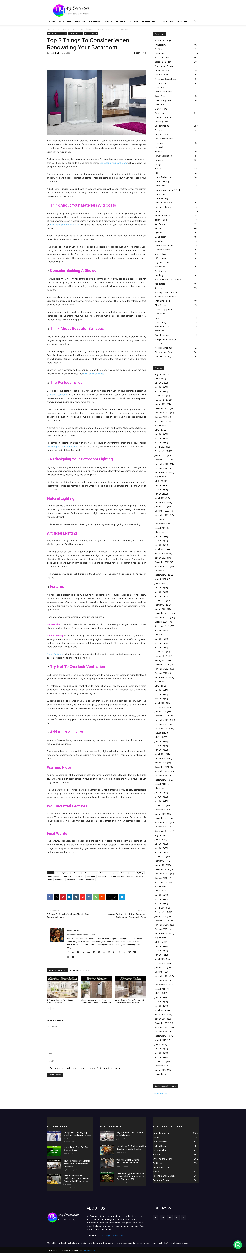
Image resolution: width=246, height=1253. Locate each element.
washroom (90, 880)
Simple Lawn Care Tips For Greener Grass (75, 1148)
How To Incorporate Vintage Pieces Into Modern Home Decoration (76, 1163)
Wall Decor (160, 343)
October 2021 (161, 621)
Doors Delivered (55, 654)
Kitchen (134, 21)
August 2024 (160, 476)
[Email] (109, 897)
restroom (102, 876)
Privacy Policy (89, 1250)
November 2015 (162, 924)
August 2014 (160, 989)
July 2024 (159, 481)
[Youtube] (74, 957)
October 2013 (161, 1031)
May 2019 (159, 745)
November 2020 (162, 668)
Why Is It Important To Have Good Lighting (129, 1134)
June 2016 (159, 895)
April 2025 (159, 442)
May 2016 (159, 899)
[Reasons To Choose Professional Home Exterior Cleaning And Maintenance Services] (54, 1179)
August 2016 (160, 886)
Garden (108, 21)
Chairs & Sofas (161, 74)
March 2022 (160, 600)
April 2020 (159, 698)
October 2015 (161, 929)
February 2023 (161, 553)
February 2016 (161, 912)
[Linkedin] (69, 897)
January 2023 (161, 557)
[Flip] (82, 897)
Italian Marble (161, 219)
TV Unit (158, 318)
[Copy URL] (115, 897)
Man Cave (159, 241)
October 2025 (161, 417)
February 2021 (161, 656)
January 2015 (161, 967)
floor (132, 873)
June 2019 (159, 741)
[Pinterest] (63, 897)
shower (130, 876)
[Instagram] (84, 952)
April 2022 (159, 596)
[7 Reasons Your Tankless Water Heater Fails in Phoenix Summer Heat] (96, 987)
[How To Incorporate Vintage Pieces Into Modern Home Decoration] (54, 1164)
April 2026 (159, 391)
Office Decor (160, 258)
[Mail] (94, 952)
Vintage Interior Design (165, 339)
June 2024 (159, 485)
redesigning (79, 876)
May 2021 (159, 643)
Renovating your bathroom (113, 163)
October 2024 (161, 468)
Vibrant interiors (162, 335)
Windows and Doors (164, 352)
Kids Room (160, 224)
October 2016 (161, 878)
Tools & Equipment (163, 309)
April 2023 (159, 545)
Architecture (160, 44)
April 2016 (159, 903)
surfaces (139, 876)
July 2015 (159, 942)
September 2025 (162, 421)
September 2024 (162, 472)
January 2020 (161, 711)
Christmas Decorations (165, 79)
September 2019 (162, 728)
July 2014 (159, 993)
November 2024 (162, 464)
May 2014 (159, 1001)
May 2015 (159, 950)
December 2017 (162, 818)
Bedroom (80, 21)
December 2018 (162, 767)
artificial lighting (62, 873)
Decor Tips (160, 104)
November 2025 (162, 412)
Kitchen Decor (161, 228)
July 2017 (159, 839)
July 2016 (159, 890)
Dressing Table (161, 121)
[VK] (89, 897)
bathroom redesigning (109, 873)
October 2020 (161, 673)
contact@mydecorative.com (111, 1235)
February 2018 (161, 809)
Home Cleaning (162, 181)
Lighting (158, 232)
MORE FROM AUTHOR (80, 970)
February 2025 (161, 451)
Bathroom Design (70, 29)
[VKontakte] (135, 952)
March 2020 (160, 703)
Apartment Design (163, 40)
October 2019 (161, 724)
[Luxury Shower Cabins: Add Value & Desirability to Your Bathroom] (130, 987)
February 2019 (161, 758)
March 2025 (160, 446)
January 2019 (161, 762)
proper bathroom (58, 394)
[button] (195, 21)
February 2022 (161, 604)
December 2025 (162, 408)
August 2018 (160, 784)
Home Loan (160, 194)
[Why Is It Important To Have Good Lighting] (107, 1136)
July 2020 (159, 685)
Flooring (158, 151)
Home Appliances (163, 177)
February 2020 (161, 707)
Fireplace (159, 143)
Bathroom (65, 21)
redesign (67, 876)
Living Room (149, 21)
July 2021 (159, 634)
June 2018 (159, 792)
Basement (159, 53)
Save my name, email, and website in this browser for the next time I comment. (86, 1068)
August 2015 (160, 937)
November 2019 (162, 720)
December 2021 (162, 613)
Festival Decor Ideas (164, 138)
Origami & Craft (162, 262)
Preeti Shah (54, 53)
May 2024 (159, 489)
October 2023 (161, 519)
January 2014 (161, 1018)
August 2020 (160, 681)
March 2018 (160, 805)
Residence (159, 288)
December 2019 (162, 715)
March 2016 (160, 907)
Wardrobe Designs (163, 347)
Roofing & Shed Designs (166, 292)
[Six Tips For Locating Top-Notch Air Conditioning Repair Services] (54, 1136)
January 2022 (161, 609)
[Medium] (100, 952)
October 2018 (161, 775)
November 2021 (162, 617)
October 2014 (161, 980)
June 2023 (159, 536)
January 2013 (161, 1070)
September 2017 (162, 831)
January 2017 (161, 865)
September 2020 (162, 677)
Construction (160, 83)
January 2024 (161, 506)
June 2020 (159, 690)
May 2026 (159, 387)
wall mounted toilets (75, 880)
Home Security (161, 198)
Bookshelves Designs (164, 66)
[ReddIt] (102, 897)
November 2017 (162, 822)
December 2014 (162, 971)
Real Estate (160, 283)
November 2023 (162, 515)
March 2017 (160, 856)
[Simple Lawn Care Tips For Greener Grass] (54, 1151)
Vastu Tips (159, 330)
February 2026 (161, 400)
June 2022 (159, 587)
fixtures (124, 873)
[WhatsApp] (96, 897)
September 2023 (162, 523)
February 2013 (161, 1065)
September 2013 (162, 1035)
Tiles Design (160, 305)
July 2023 (159, 532)
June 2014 (159, 997)
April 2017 (159, 852)
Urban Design (161, 322)
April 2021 (159, 647)
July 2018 (159, 788)
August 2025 (160, 425)
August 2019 (160, 732)
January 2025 (161, 455)
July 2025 (159, 429)
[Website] (69, 957)
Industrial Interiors (163, 207)
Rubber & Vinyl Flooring (165, 296)
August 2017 (160, 835)
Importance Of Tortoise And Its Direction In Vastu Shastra (131, 1147)
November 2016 (162, 873)
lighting (140, 873)
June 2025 (159, 434)
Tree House (160, 313)
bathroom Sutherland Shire (64, 224)
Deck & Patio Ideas (163, 91)
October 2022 (161, 570)
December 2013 (162, 1023)
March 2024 (160, 498)
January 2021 (161, 660)
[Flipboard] (79, 952)
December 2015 (162, 920)
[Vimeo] (130, 952)
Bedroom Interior (163, 61)
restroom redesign (116, 876)
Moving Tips (160, 254)
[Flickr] (74, 952)
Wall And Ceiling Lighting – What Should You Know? (128, 1161)
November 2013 (162, 1027)
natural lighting (54, 876)
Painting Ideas (161, 266)
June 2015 (159, 946)
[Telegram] (122, 897)
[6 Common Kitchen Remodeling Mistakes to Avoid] (62, 987)
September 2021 (162, 626)
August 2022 (160, 579)
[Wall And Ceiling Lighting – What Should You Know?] (107, 1163)
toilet (50, 880)
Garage (158, 164)
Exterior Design (162, 125)
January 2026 (161, 404)
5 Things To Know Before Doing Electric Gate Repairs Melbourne (68, 916)
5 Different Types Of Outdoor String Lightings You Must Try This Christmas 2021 (130, 1176)
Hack (157, 172)
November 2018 (162, 771)
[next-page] (53, 1008)
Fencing (158, 130)
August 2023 (160, 528)
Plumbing (159, 275)
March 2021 (160, 651)
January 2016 (161, 916)
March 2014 (160, 1010)
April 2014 (159, 1006)
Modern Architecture (164, 245)
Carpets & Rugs (162, 70)
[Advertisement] (147, 10)
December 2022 (162, 562)
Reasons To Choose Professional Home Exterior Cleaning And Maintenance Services (76, 1179)
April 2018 (159, 801)
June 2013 (159, 1048)
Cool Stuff (159, 87)
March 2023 (160, 549)
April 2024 (159, 493)
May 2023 (159, 540)
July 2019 (159, 737)
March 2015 (160, 959)
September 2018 (162, 779)
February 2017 (161, 860)
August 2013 (160, 1040)
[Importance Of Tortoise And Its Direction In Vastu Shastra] (107, 1150)
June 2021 (159, 639)
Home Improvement (75, 33)
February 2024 (161, 502)
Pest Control (160, 271)
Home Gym (160, 185)
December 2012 (162, 1074)
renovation (91, 876)
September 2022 (162, 575)
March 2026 (160, 395)
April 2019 (159, 749)
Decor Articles (161, 96)
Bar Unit (158, 49)
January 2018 (161, 814)
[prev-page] (49, 1008)
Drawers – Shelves (163, 117)
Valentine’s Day (162, 326)
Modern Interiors (162, 249)
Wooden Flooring (163, 356)
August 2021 (160, 630)
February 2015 (161, 963)
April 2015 (159, 954)
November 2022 (162, 566)
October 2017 (161, 826)
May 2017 (159, 848)
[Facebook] (50, 897)
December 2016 (162, 869)
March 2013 (160, 1061)
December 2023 (162, 510)
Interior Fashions (162, 215)
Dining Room (161, 108)
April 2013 (159, 1057)
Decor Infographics (163, 100)
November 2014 (162, 976)
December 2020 (162, 664)
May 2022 (159, 592)
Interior (121, 21)
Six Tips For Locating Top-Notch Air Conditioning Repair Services (77, 1135)
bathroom (76, 873)
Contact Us (166, 21)
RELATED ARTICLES (57, 970)
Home (52, 21)
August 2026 (160, 374)
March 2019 (160, 754)
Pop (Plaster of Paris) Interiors (169, 279)
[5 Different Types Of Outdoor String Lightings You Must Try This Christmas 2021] (107, 1177)
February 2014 (161, 1014)
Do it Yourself (161, 113)
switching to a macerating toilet (63, 446)
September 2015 (162, 933)
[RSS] (115, 952)
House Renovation (91, 33)
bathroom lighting (90, 873)
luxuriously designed (93, 373)
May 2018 (159, 796)
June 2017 (159, 843)
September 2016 (162, 882)
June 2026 (159, 382)
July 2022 (159, 583)
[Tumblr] (76, 897)
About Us (182, 21)
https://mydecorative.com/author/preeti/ (82, 935)
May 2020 (159, 694)
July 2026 (159, 378)
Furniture (94, 21)
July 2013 (159, 1044)
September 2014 (162, 984)
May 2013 (159, 1053)
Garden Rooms (160, 1093)
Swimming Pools (162, 300)
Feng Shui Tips (161, 134)
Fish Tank (159, 147)
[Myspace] (105, 952)
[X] (56, 897)
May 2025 (159, 438)
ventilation (59, 880)
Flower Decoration (163, 155)
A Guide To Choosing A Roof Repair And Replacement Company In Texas (127, 916)
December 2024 (162, 459)
